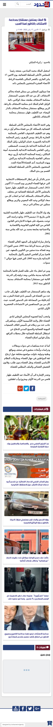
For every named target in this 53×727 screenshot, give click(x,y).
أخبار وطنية (41, 398)
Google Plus (20, 388)
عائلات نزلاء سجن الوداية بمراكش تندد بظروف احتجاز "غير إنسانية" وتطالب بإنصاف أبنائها (28, 559)
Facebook (32, 388)
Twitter (26, 388)
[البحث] (17, 4)
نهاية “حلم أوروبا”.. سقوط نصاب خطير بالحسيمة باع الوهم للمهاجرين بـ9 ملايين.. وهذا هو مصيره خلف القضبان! (28, 599)
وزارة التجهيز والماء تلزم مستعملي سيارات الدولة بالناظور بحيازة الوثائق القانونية (29, 521)
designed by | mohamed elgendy (13, 724)
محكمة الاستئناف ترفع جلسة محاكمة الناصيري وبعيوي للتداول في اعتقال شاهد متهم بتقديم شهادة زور (27, 635)
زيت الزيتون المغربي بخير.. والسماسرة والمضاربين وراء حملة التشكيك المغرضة (28, 445)
